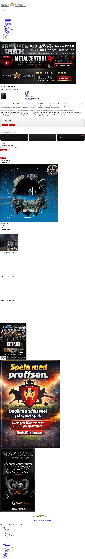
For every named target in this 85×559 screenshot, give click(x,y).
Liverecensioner (8, 25)
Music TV (5, 36)
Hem (4, 9)
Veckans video (7, 14)
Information (5, 30)
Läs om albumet (3, 225)
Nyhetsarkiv (7, 27)
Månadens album (8, 19)
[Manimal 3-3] (17, 511)
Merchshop (5, 38)
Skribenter (7, 32)
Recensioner (5, 22)
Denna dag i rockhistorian (10, 18)
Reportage (7, 15)
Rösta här (3, 157)
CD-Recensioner (8, 23)
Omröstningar (7, 21)
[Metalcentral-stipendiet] (38, 83)
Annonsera (7, 31)
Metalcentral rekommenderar (10, 534)
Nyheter (4, 26)
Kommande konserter (9, 29)
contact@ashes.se (31, 99)
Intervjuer (7, 11)
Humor (4, 39)
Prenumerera (3, 150)
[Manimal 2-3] (17, 505)
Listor (6, 13)
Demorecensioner (8, 24)
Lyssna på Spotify (3, 227)
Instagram (12, 124)
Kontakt (35, 520)
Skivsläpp (7, 28)
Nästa (4, 143)
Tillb (3, 142)
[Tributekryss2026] (38, 54)
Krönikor (6, 12)
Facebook (5, 124)
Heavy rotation (8, 20)
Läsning (4, 10)
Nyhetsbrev (5, 37)
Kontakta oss (7, 33)
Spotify (4, 34)
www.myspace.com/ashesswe (33, 98)
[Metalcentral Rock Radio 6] (9, 250)
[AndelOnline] (30, 447)
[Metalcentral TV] (38, 67)
